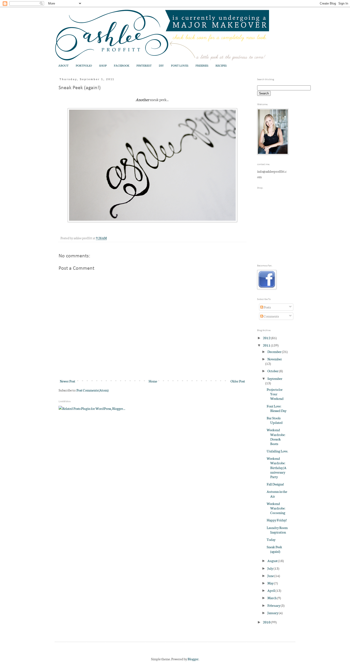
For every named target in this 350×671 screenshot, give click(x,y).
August (272, 560)
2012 (267, 337)
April (271, 590)
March (272, 597)
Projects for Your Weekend (275, 394)
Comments (271, 316)
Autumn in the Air (277, 493)
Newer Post (67, 381)
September (274, 378)
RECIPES (221, 65)
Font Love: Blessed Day (276, 408)
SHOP (103, 65)
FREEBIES (201, 65)
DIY (161, 65)
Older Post (237, 381)
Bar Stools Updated (275, 420)
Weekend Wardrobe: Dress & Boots (276, 436)
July (270, 568)
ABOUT (63, 65)
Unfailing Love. (277, 451)
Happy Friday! (277, 520)
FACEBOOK (121, 65)
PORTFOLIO (84, 65)
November (274, 359)
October (273, 370)
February (274, 605)
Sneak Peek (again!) (274, 549)
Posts (267, 307)
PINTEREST (144, 65)
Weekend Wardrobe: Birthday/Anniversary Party (276, 467)
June (270, 575)
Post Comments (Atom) (92, 390)
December (274, 351)
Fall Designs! (275, 484)
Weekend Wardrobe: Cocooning (276, 508)
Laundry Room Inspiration (277, 529)
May (270, 583)
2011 (267, 345)
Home (153, 381)
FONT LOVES (179, 65)
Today (271, 539)
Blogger (193, 658)
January (273, 612)
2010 (267, 622)
